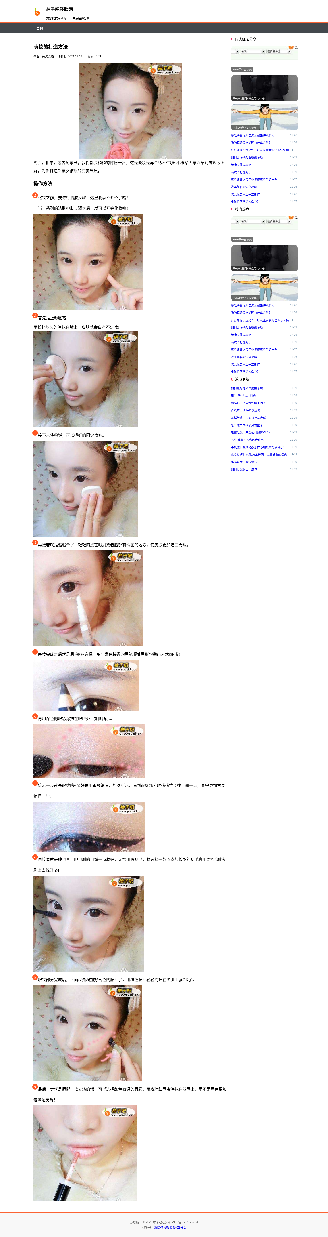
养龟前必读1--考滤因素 (245, 410)
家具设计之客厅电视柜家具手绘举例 (254, 179)
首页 (39, 28)
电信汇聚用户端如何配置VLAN (250, 432)
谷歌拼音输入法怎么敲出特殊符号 (252, 135)
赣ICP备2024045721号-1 (170, 1227)
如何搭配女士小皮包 (244, 469)
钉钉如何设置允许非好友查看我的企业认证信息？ (260, 151)
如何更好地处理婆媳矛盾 (247, 157)
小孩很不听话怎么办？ (245, 201)
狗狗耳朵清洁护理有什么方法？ (251, 142)
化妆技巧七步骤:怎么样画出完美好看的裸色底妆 (259, 455)
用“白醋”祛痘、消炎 (243, 395)
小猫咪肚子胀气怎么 (244, 462)
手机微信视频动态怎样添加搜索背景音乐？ (258, 447)
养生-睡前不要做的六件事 (247, 440)
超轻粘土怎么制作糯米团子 (248, 403)
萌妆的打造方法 (241, 172)
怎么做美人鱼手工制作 (245, 194)
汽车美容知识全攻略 (244, 187)
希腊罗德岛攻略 (241, 164)
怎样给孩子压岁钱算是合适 (248, 417)
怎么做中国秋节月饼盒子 (247, 425)
